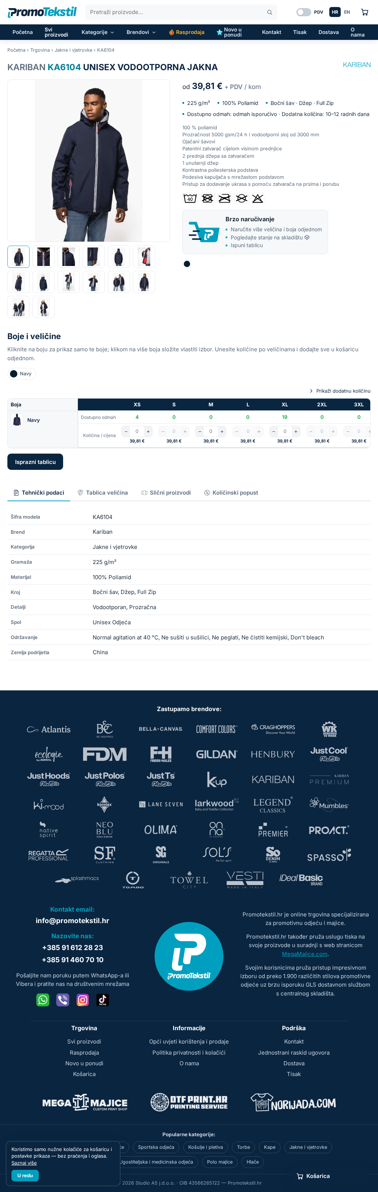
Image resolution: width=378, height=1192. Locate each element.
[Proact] (329, 829)
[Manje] (126, 431)
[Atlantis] (49, 729)
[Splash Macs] (77, 879)
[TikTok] (102, 1000)
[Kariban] (357, 64)
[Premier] (273, 829)
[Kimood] (49, 804)
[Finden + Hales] (161, 754)
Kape (269, 1147)
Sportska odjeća (156, 1147)
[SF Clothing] (105, 854)
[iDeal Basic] (301, 879)
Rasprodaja (190, 32)
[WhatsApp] (43, 1000)
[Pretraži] (270, 12)
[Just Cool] (329, 754)
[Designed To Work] (329, 729)
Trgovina (40, 50)
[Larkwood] (217, 804)
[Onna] (217, 829)
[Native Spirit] (49, 829)
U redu (25, 1175)
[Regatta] (49, 854)
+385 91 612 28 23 (72, 947)
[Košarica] (364, 12)
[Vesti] (245, 879)
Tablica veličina (107, 492)
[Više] (148, 431)
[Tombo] (133, 879)
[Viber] (63, 1000)
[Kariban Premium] (329, 779)
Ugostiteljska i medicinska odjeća (156, 1162)
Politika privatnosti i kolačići (189, 1052)
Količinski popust (235, 492)
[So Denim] (273, 854)
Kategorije (94, 32)
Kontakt (271, 32)
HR (335, 12)
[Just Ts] (161, 779)
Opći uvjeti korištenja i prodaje (189, 1041)
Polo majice (220, 1162)
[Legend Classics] (273, 804)
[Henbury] (273, 754)
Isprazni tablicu (35, 461)
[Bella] (161, 729)
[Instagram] (82, 1000)
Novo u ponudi (233, 32)
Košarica (84, 1073)
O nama (358, 32)
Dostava (329, 32)
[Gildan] (217, 754)
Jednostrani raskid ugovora (294, 1052)
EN (347, 12)
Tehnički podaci (43, 492)
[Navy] (187, 264)
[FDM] (105, 754)
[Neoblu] (105, 829)
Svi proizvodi (56, 32)
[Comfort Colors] (217, 729)
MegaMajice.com (304, 953)
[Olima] (161, 829)
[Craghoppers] (273, 729)
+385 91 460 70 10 (73, 960)
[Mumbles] (329, 804)
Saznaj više (24, 1163)
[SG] (161, 854)
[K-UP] (217, 779)
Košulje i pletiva (205, 1147)
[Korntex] (105, 804)
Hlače (253, 1162)
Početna (23, 32)
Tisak (300, 32)
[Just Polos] (105, 779)
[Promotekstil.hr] (42, 12)
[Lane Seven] (161, 804)
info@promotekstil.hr (72, 920)
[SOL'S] (217, 854)
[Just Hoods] (49, 779)
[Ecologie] (49, 754)
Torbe (243, 1147)
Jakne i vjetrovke (73, 50)
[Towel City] (189, 879)
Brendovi (138, 32)
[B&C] (105, 729)
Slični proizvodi (170, 492)
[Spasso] (329, 854)
